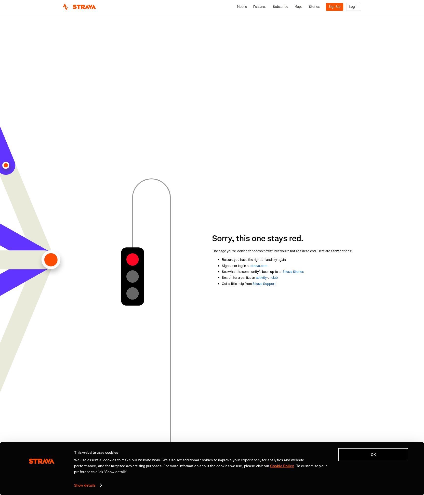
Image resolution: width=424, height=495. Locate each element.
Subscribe (280, 6)
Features (259, 6)
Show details (84, 485)
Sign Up (335, 6)
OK (373, 454)
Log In (353, 6)
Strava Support (264, 283)
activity (261, 277)
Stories (314, 6)
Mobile (242, 6)
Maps (298, 6)
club (274, 277)
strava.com (259, 266)
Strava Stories (293, 271)
